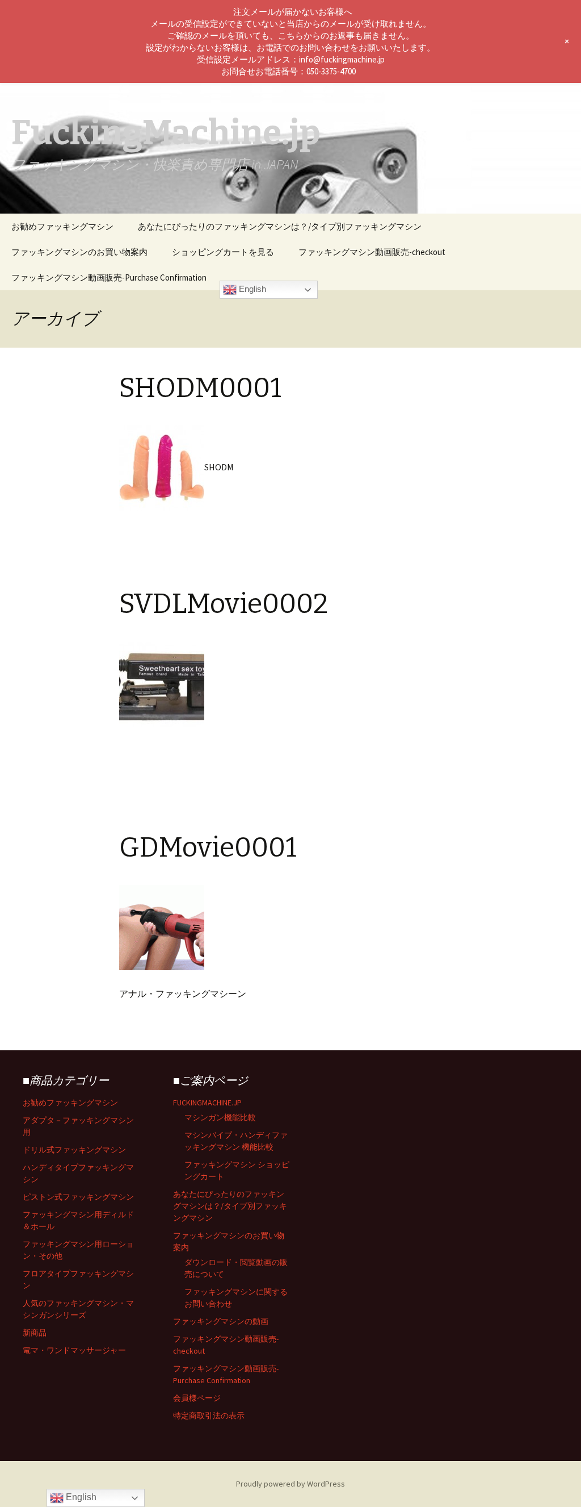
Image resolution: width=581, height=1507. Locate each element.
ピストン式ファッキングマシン (78, 1197)
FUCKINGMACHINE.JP (207, 1102)
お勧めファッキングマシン (62, 226)
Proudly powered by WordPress (290, 1484)
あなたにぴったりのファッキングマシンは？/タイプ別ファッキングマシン (280, 226)
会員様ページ (197, 1398)
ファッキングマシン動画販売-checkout (371, 252)
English (251, 289)
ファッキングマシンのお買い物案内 (79, 252)
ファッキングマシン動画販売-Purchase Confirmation (109, 277)
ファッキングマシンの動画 (220, 1321)
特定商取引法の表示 (209, 1415)
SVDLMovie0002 (223, 603)
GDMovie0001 (208, 847)
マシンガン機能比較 (220, 1117)
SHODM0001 (200, 387)
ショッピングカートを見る (223, 252)
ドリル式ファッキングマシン (74, 1150)
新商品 (35, 1333)
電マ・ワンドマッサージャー (74, 1350)
